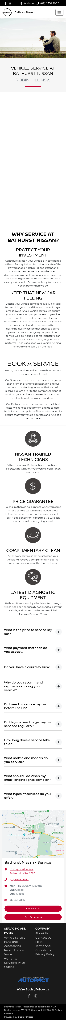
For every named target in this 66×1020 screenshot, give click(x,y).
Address (29, 3)
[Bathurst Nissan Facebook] (6, 3)
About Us (42, 933)
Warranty (10, 958)
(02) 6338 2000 (49, 3)
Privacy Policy (44, 954)
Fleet (38, 942)
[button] (59, 12)
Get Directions (33, 917)
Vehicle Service (14, 938)
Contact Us (33, 908)
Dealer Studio (25, 1017)
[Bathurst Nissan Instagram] (10, 3)
